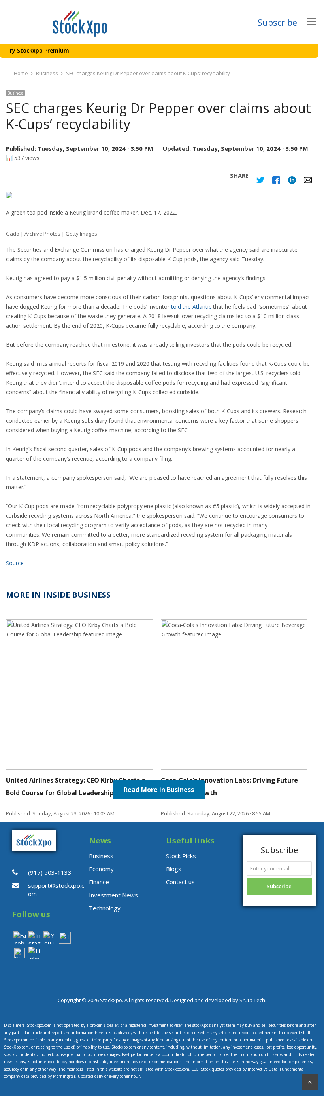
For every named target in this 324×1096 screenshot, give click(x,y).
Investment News (113, 895)
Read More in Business (159, 789)
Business (15, 93)
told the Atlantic (191, 306)
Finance (99, 882)
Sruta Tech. (252, 1000)
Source (15, 563)
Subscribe (277, 22)
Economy (101, 869)
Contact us (180, 882)
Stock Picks (181, 856)
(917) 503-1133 (50, 872)
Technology (105, 908)
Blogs (173, 869)
